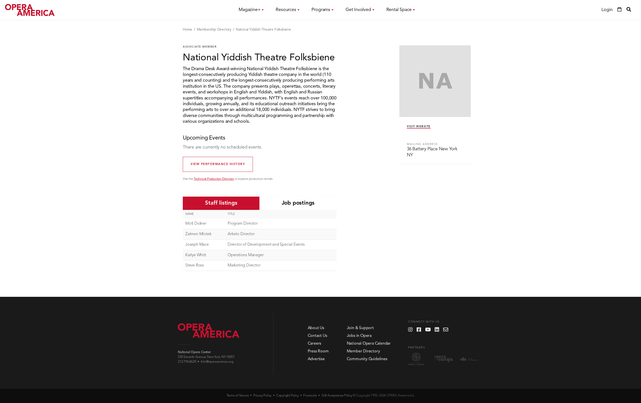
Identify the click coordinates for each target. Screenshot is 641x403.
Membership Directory (214, 29)
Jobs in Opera (359, 336)
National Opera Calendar (369, 344)
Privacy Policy (262, 395)
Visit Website (419, 126)
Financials (310, 395)
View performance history (218, 164)
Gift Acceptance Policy (337, 395)
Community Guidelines (367, 359)
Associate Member (200, 47)
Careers (315, 344)
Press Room (318, 351)
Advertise (316, 359)
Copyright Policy (287, 395)
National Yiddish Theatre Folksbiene (263, 29)
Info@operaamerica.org (217, 361)
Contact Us (317, 336)
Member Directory (363, 351)
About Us (316, 328)
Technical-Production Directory (214, 179)
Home (187, 29)
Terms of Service (238, 395)
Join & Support (360, 328)
